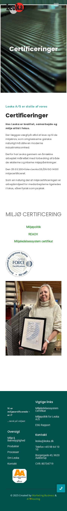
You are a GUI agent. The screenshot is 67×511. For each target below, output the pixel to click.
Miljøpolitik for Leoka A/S (47, 418)
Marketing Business (43, 495)
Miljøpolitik (33, 227)
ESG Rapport (42, 425)
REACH (33, 234)
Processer (13, 452)
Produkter (13, 446)
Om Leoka (13, 457)
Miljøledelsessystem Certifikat (46, 409)
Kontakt (12, 463)
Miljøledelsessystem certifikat (33, 241)
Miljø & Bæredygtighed (16, 439)
